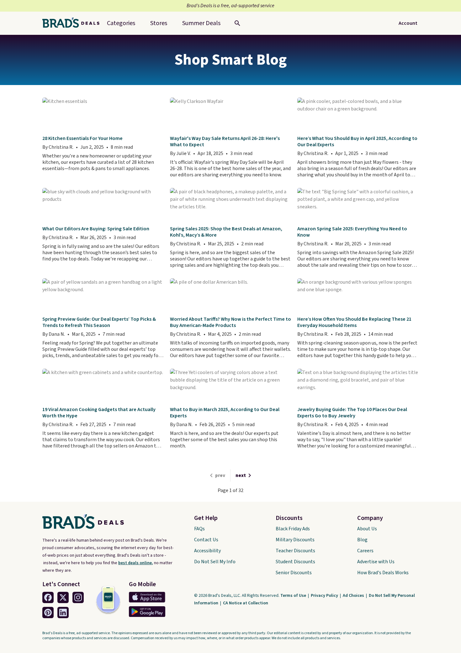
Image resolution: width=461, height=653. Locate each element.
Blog (362, 540)
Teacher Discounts (295, 551)
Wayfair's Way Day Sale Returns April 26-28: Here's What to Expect (225, 141)
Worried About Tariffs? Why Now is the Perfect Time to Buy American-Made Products (230, 322)
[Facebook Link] (48, 597)
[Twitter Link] (63, 597)
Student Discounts (295, 562)
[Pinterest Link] (48, 612)
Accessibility (207, 551)
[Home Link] (73, 23)
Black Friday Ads (293, 529)
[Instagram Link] (78, 597)
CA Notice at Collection (245, 603)
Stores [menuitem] (158, 23)
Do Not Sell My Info (215, 562)
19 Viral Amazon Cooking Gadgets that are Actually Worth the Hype (99, 412)
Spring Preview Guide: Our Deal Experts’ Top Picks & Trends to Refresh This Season (99, 322)
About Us (367, 529)
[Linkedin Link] (63, 612)
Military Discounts (295, 540)
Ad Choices (354, 595)
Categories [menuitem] (121, 23)
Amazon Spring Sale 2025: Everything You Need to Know (352, 232)
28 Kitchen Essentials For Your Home (82, 138)
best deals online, (135, 563)
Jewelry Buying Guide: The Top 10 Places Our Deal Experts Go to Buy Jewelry (352, 412)
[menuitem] (201, 23)
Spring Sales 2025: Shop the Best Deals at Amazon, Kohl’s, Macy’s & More (226, 232)
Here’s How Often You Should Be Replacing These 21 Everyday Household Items (354, 322)
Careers (365, 551)
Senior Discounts (294, 573)
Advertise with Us (376, 562)
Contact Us (206, 540)
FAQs (199, 529)
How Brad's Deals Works (383, 573)
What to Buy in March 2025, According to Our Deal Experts (224, 412)
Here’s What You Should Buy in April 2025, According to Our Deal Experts (357, 141)
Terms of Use (293, 595)
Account (408, 23)
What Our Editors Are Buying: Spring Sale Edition (95, 229)
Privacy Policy (325, 595)
